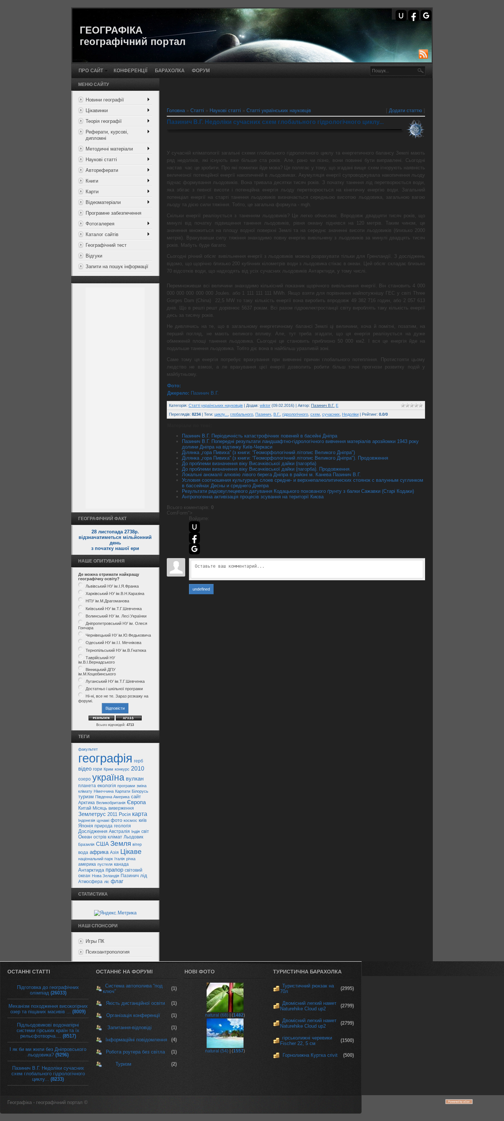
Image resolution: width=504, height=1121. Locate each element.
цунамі (103, 820)
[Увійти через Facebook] (413, 15)
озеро (84, 779)
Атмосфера (90, 881)
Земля (120, 843)
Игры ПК (95, 941)
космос (130, 820)
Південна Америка (112, 797)
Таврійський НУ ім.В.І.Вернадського (96, 659)
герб (138, 761)
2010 (137, 768)
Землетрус (92, 814)
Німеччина (104, 791)
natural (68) (216, 1015)
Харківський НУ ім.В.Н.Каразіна (115, 593)
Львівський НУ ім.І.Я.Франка (112, 586)
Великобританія (110, 802)
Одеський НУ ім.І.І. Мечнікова (113, 643)
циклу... (221, 414)
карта (139, 814)
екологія (106, 785)
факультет (88, 749)
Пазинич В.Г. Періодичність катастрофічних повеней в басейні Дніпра (259, 436)
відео (85, 769)
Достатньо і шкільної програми (114, 688)
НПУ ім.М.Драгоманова (107, 601)
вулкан (135, 779)
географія (105, 758)
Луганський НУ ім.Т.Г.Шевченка (115, 681)
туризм (86, 796)
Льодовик (133, 837)
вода (83, 852)
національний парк (95, 859)
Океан (85, 837)
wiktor (265, 405)
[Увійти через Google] (426, 15)
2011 (112, 814)
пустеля (105, 864)
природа (103, 825)
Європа (136, 802)
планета (87, 785)
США (102, 844)
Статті (197, 110)
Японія (85, 825)
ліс (106, 881)
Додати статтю (405, 110)
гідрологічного (295, 414)
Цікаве (131, 851)
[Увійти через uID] (401, 15)
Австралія (119, 831)
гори (97, 769)
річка (130, 859)
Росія (125, 814)
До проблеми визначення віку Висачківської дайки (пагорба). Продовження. (266, 469)
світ (145, 831)
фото (116, 820)
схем (315, 414)
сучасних (331, 414)
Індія (135, 831)
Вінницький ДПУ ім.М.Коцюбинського (97, 671)
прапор (114, 870)
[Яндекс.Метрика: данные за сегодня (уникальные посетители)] (115, 913)
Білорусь (140, 791)
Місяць (100, 808)
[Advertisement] (115, 398)
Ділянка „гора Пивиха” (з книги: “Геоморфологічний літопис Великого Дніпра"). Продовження (285, 458)
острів (99, 837)
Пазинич (130, 875)
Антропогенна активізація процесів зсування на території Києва (253, 496)
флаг (117, 881)
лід (143, 875)
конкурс (122, 769)
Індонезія (86, 820)
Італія (119, 859)
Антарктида (91, 870)
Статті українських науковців (278, 110)
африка (99, 852)
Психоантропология (108, 952)
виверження (121, 808)
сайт (136, 796)
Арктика (86, 802)
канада (121, 864)
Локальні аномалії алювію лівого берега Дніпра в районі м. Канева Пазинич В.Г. (271, 474)
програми (126, 785)
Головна (176, 110)
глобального (241, 414)
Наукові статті (225, 110)
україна (108, 777)
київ (142, 820)
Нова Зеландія (105, 875)
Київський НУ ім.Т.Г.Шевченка (114, 608)
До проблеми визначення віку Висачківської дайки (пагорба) (249, 463)
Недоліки (350, 414)
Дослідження (92, 831)
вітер (137, 844)
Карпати (122, 791)
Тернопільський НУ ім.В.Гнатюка (116, 650)
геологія (122, 825)
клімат (115, 837)
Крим (108, 769)
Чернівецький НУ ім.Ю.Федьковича (118, 635)
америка (87, 864)
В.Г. (276, 414)
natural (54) (216, 1050)
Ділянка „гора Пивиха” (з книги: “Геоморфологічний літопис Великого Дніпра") (268, 452)
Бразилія (86, 844)
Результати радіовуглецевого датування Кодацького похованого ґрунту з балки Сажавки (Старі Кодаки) (298, 491)
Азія (114, 852)
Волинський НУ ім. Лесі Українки (116, 616)
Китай (84, 808)
